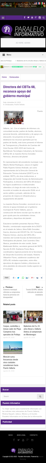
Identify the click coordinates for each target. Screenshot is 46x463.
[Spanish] (42, 3)
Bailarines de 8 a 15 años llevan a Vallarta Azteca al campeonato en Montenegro (33, 330)
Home (4, 77)
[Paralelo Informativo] (23, 31)
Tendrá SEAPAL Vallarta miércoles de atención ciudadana (34, 291)
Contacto (33, 435)
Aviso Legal (21, 435)
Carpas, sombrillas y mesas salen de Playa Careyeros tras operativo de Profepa (12, 330)
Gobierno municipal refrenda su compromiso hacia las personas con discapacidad (11, 292)
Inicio (10, 435)
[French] (39, 3)
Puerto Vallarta (19, 105)
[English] (35, 3)
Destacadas (14, 77)
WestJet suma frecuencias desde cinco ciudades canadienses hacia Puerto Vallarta (10, 362)
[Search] (40, 396)
